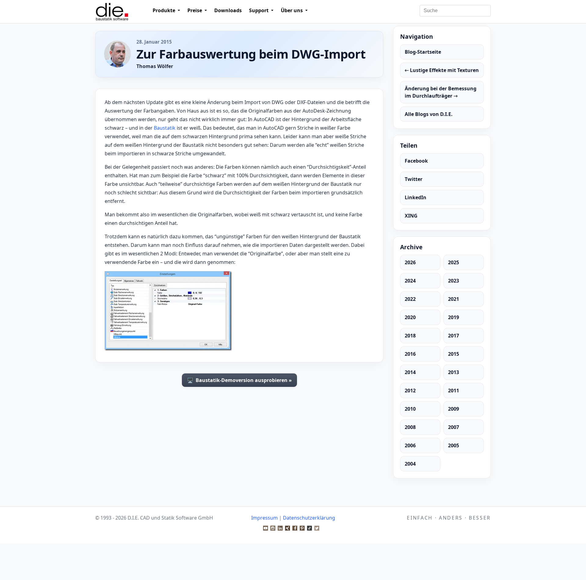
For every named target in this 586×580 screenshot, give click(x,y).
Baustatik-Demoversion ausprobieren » (239, 380)
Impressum (264, 517)
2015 (453, 354)
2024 (410, 280)
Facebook (416, 160)
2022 (410, 299)
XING (411, 215)
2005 (453, 445)
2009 (453, 408)
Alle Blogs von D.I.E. (429, 114)
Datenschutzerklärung (309, 517)
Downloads (228, 10)
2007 (453, 427)
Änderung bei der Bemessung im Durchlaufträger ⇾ (440, 92)
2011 (453, 390)
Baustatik (164, 127)
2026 (410, 262)
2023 (453, 280)
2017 (453, 335)
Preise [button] (195, 10)
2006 (410, 445)
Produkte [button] (164, 10)
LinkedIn (415, 197)
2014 (410, 372)
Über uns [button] (292, 10)
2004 (410, 463)
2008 (410, 427)
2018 (410, 335)
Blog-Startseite (423, 52)
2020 (410, 317)
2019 (453, 317)
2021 (453, 299)
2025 (453, 262)
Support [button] (259, 10)
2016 (410, 354)
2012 (410, 390)
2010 (410, 408)
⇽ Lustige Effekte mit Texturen (442, 70)
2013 (453, 372)
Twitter (413, 179)
